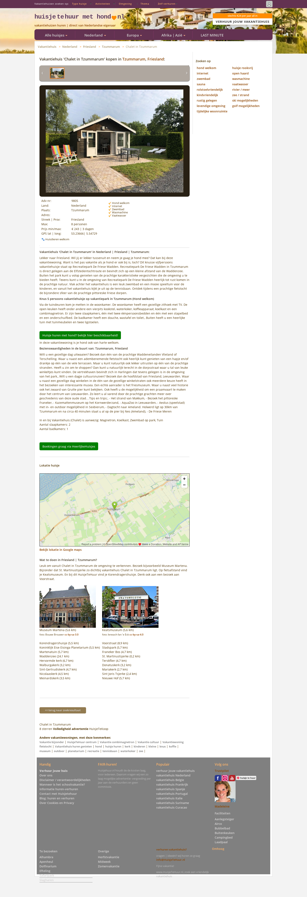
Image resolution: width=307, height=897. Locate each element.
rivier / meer (241, 90)
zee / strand (240, 95)
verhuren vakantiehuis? (171, 849)
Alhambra (46, 857)
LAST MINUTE (212, 35)
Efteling (44, 871)
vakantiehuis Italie (169, 798)
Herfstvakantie (108, 857)
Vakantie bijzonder (51, 742)
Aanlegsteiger (224, 819)
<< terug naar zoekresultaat (63, 710)
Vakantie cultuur (148, 742)
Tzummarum (111, 47)
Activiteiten (102, 3)
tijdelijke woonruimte (212, 111)
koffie (172, 746)
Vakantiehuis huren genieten (73, 746)
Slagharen (46, 880)
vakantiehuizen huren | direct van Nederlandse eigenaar (75, 25)
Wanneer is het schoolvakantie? (62, 784)
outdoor (59, 751)
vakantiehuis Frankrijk (172, 784)
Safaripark (46, 875)
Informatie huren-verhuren (58, 789)
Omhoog (218, 849)
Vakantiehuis (47, 47)
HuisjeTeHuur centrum (81, 742)
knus (163, 746)
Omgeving (125, 3)
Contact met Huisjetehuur (58, 794)
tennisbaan (110, 751)
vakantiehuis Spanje (170, 789)
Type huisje (79, 3)
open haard (240, 73)
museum (45, 751)
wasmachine (241, 79)
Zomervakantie (108, 866)
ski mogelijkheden (245, 100)
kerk (127, 746)
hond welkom (206, 68)
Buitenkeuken (225, 833)
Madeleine (222, 806)
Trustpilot (222, 771)
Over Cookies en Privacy (56, 803)
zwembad (203, 79)
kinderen (139, 746)
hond (98, 746)
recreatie (93, 751)
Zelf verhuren (166, 3)
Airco (218, 824)
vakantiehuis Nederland (173, 775)
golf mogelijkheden (246, 106)
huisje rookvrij (242, 68)
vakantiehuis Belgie (170, 780)
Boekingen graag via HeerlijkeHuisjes (68, 446)
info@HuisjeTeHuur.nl (170, 860)
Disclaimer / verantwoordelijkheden (64, 780)
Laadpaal (221, 842)
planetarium (76, 751)
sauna (201, 84)
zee (141, 751)
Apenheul (46, 862)
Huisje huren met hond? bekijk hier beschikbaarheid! (80, 335)
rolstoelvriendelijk (210, 90)
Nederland (69, 47)
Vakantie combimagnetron (117, 742)
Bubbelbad (222, 828)
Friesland (89, 47)
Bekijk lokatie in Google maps (60, 550)
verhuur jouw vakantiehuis (175, 771)
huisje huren (113, 746)
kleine (152, 746)
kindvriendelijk (207, 95)
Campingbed (224, 837)
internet (202, 73)
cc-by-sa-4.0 (136, 634)
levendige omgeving (211, 106)
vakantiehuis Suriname (172, 803)
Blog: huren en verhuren (56, 798)
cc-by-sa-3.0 (72, 634)
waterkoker (128, 751)
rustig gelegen (207, 100)
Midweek (104, 862)
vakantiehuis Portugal (172, 794)
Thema (145, 3)
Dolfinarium (47, 866)
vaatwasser (240, 84)
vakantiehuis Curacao (171, 807)
